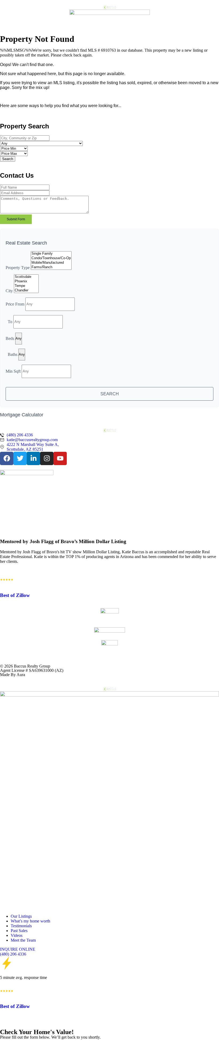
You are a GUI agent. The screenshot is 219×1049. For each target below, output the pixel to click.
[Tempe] (26, 286)
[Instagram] (46, 458)
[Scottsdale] (26, 277)
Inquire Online (17, 949)
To (10, 321)
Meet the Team (23, 940)
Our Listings (21, 916)
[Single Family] (51, 253)
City (9, 290)
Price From (15, 304)
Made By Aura (12, 674)
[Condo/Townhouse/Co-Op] (51, 258)
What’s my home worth (30, 921)
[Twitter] (20, 458)
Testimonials (21, 926)
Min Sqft (13, 371)
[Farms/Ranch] (51, 267)
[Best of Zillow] (6, 579)
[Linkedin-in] (33, 458)
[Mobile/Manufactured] (51, 263)
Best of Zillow (15, 595)
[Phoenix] (26, 281)
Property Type (18, 267)
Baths (12, 354)
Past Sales (19, 930)
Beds (10, 338)
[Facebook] (6, 458)
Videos (16, 935)
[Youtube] (60, 458)
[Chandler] (26, 290)
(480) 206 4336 (13, 954)
